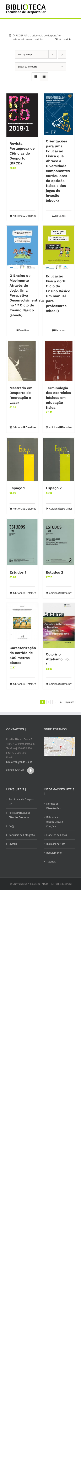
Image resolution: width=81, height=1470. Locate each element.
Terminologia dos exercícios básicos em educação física (58, 398)
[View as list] (44, 77)
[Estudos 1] (22, 542)
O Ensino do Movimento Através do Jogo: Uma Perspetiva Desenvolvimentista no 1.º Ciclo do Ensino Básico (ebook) (27, 295)
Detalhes (30, 216)
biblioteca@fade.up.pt (19, 762)
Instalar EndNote (55, 844)
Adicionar (17, 216)
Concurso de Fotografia (22, 835)
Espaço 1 (17, 488)
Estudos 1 (18, 572)
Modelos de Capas (56, 835)
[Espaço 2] (59, 459)
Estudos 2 (54, 572)
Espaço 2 (54, 488)
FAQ (11, 826)
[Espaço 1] (22, 459)
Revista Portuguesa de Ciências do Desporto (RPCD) (22, 153)
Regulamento (54, 852)
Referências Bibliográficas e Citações (55, 821)
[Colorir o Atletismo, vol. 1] (59, 625)
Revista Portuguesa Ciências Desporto (19, 815)
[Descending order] (62, 54)
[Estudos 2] (59, 542)
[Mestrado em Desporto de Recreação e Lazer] (22, 361)
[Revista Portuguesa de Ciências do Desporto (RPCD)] (22, 115)
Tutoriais (51, 861)
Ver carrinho (65, 39)
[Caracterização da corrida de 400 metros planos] (22, 622)
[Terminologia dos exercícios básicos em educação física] (59, 361)
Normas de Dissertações (53, 806)
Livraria (13, 844)
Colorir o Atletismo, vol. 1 (58, 659)
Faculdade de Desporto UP (22, 802)
